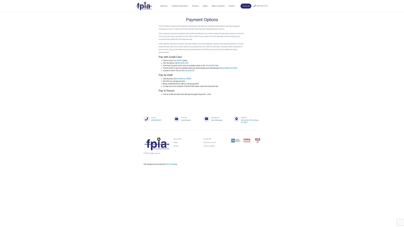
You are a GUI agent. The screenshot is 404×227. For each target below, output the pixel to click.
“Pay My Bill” (177, 60)
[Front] (144, 6)
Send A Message (216, 120)
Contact (231, 6)
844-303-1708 (183, 63)
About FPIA (177, 139)
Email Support (186, 120)
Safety (205, 6)
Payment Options (209, 146)
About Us (164, 6)
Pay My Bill (246, 6)
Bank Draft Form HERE (228, 68)
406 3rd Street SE (188, 70)
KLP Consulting (171, 164)
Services (195, 6)
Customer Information (180, 6)
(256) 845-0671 (262, 6)
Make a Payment (218, 6)
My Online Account (210, 142)
